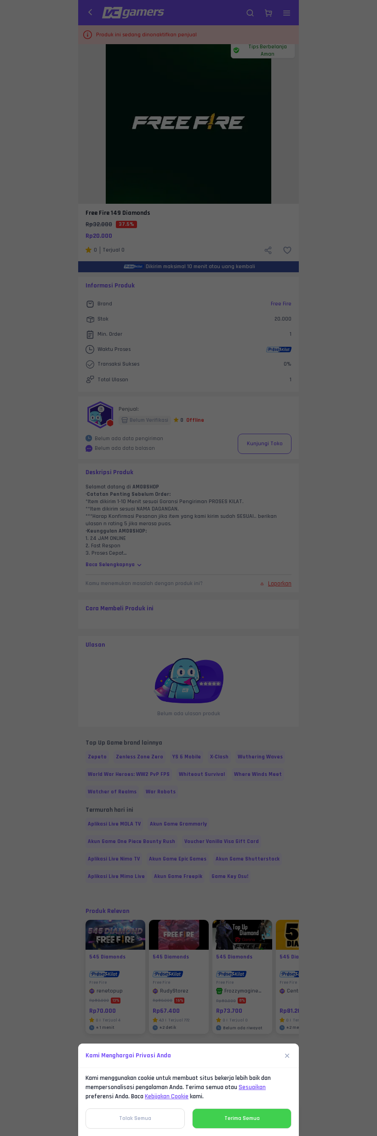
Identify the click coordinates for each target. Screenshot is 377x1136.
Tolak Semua (135, 1118)
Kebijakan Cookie (166, 1096)
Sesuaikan (252, 1087)
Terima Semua (242, 1118)
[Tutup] (287, 1055)
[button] (188, 568)
